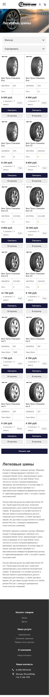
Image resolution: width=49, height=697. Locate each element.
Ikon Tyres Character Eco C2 (35, 144)
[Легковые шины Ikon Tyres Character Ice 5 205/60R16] (12, 327)
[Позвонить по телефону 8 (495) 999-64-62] (34, 4)
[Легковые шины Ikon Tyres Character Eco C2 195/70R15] (37, 131)
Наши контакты (24, 655)
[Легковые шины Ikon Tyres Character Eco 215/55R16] (12, 131)
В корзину (12, 116)
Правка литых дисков (24, 642)
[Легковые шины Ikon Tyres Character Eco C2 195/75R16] (12, 197)
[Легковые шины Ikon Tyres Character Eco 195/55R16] (37, 66)
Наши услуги (24, 629)
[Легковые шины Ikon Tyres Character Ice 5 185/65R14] (12, 392)
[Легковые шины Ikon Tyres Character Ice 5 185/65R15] (37, 392)
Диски (24, 621)
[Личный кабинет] (39, 4)
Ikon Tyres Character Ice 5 (10, 340)
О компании (24, 650)
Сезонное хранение (24, 638)
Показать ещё (24, 451)
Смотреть (12, 110)
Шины (24, 618)
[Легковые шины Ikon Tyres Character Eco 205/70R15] (12, 66)
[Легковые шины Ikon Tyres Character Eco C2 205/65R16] (12, 262)
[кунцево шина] (28, 4)
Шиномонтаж (24, 635)
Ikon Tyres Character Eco (10, 79)
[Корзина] (44, 4)
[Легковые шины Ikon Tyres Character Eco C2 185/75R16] (37, 262)
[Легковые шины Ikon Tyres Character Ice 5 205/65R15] (37, 327)
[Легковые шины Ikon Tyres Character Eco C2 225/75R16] (37, 197)
